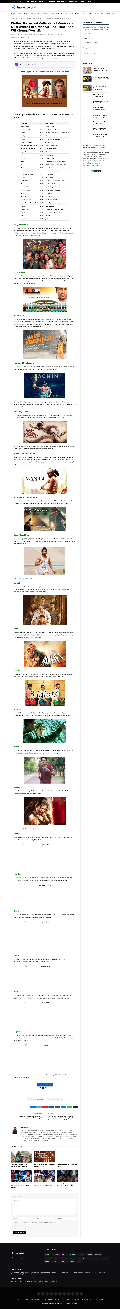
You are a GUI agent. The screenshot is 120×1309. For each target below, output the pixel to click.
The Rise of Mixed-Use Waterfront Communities (100, 87)
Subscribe (87, 38)
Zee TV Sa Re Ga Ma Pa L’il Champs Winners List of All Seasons (20, 1185)
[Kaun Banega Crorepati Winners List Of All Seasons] (44, 1176)
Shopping (71, 1261)
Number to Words (78, 1272)
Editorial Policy (73, 1)
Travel (45, 14)
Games (89, 1)
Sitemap (76, 1303)
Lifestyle (33, 14)
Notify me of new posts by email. (24, 1226)
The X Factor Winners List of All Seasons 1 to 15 (44, 1165)
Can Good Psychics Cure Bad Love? (67, 1165)
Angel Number (89, 1272)
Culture (26, 14)
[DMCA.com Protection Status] (96, 172)
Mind (108, 14)
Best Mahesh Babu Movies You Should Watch (27, 829)
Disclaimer (51, 1)
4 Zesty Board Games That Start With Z (100, 95)
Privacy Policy (61, 1)
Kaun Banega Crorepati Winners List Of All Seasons (43, 1185)
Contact (34, 1)
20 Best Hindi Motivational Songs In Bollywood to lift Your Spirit (30, 1117)
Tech (57, 14)
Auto (90, 14)
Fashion (96, 14)
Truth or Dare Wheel (31, 1281)
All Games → (53, 1281)
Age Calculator (15, 1272)
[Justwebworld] (23, 7)
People (13, 14)
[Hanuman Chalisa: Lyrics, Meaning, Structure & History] (21, 1157)
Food (39, 14)
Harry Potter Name (100, 1272)
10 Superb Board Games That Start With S (100, 135)
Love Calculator (45, 1272)
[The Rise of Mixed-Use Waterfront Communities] (87, 88)
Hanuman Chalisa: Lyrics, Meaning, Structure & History (20, 1165)
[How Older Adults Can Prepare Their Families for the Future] (87, 70)
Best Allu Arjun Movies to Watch (23, 578)
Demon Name (14, 1274)
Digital (77, 14)
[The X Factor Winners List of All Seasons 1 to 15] (44, 1157)
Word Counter (25, 1272)
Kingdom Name (24, 1274)
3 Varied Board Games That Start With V (100, 116)
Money (71, 14)
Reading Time (55, 1272)
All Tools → (34, 1274)
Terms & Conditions (72, 1299)
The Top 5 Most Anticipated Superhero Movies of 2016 (66, 1185)
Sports (19, 14)
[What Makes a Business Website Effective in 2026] (87, 79)
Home (102, 14)
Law (55, 1261)
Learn (113, 14)
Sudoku (22, 1281)
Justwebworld (58, 1303)
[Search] (108, 1)
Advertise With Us (37, 1299)
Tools (82, 1)
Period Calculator (66, 1272)
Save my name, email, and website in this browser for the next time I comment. (36, 1222)
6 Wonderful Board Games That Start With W (100, 109)
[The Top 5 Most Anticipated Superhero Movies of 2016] (67, 1176)
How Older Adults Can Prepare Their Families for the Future (100, 70)
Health (52, 14)
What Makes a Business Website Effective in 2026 (101, 78)
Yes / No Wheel (43, 1281)
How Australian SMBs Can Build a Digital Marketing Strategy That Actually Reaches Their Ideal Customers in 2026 (61, 1118)
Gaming (83, 14)
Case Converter (35, 1272)
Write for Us (98, 1299)
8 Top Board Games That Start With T (99, 129)
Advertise (42, 1)
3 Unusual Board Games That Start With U (100, 122)
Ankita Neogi (15, 37)
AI (79, 1261)
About (27, 1)
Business (64, 14)
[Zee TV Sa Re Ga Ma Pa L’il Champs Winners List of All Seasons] (21, 1176)
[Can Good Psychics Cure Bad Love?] (67, 1157)
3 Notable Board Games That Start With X (100, 102)
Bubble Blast (14, 1281)
